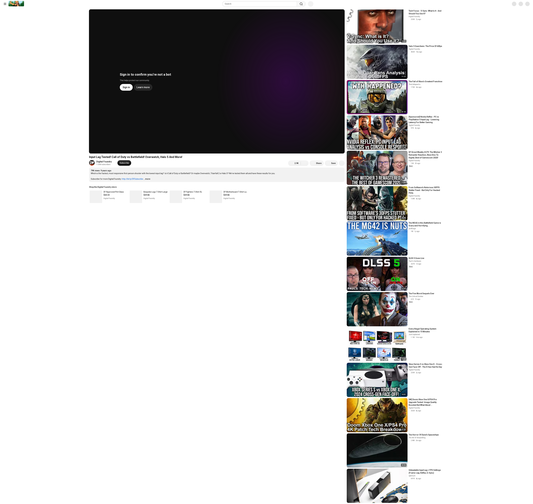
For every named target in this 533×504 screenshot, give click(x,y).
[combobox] (260, 4)
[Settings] (512, 4)
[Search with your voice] (310, 4)
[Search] (301, 4)
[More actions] (342, 163)
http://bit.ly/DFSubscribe (132, 179)
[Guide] (5, 4)
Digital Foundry (104, 161)
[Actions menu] (342, 187)
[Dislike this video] (305, 163)
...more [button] (147, 179)
